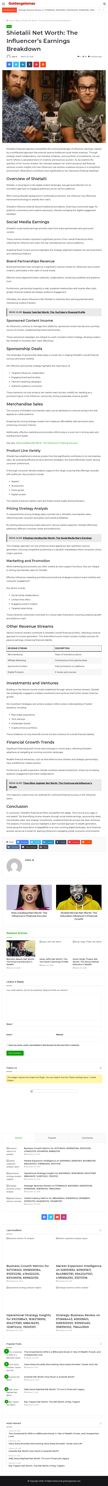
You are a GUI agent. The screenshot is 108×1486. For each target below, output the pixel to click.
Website (59, 1034)
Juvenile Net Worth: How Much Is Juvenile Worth (49, 1377)
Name (9, 1024)
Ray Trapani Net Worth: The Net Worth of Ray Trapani (52, 1402)
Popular (52, 1138)
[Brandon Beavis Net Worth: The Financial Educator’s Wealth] (20, 948)
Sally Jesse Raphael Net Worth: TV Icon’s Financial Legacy (54, 1389)
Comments (87, 1138)
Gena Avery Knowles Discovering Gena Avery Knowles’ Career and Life (60, 1364)
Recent (18, 1138)
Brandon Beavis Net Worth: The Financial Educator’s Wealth (20, 962)
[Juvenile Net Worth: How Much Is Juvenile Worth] (14, 1380)
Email (9, 1034)
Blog (17, 20)
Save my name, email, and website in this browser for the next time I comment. (44, 1045)
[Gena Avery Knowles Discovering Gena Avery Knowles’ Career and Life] (14, 1368)
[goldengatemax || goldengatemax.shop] (22, 3)
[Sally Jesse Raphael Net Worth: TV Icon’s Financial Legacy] (14, 1393)
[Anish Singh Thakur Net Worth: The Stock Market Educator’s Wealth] (87, 948)
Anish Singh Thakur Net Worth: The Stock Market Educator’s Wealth (86, 962)
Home (11, 20)
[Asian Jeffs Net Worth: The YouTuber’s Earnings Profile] (54, 948)
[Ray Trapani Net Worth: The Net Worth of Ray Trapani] (14, 1405)
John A (14, 57)
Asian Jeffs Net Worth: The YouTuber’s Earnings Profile (54, 960)
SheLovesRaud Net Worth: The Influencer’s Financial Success (46, 443)
